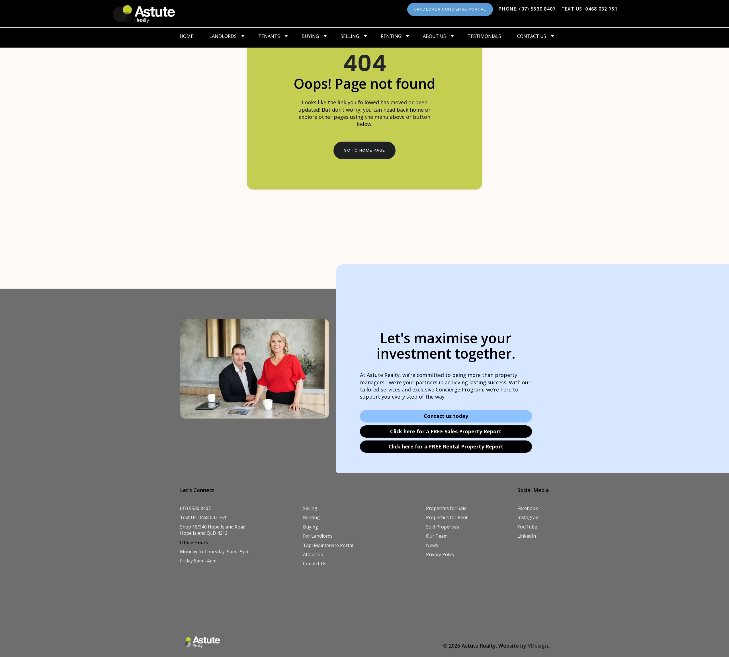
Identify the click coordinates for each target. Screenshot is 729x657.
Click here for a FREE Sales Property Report (445, 431)
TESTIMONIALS (484, 36)
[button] (225, 36)
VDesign (538, 645)
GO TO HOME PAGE (364, 150)
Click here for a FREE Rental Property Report (445, 446)
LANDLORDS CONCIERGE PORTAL (450, 9)
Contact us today (446, 416)
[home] (144, 14)
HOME (186, 36)
